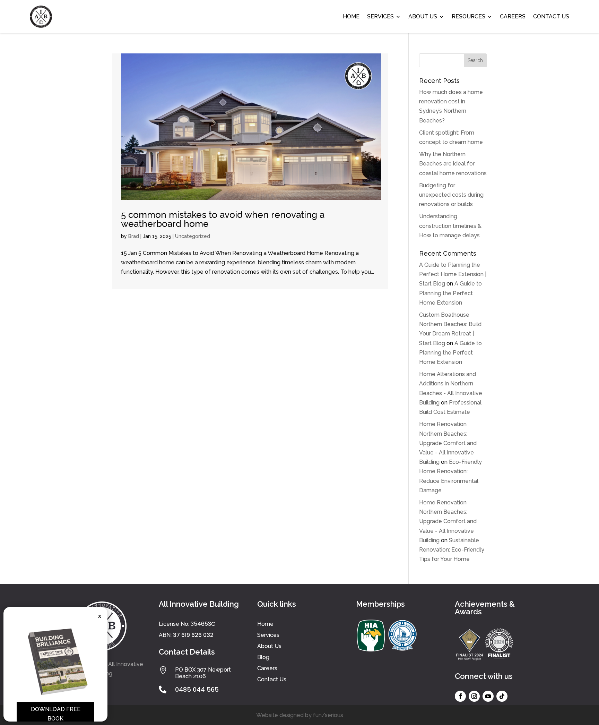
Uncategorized (192, 236)
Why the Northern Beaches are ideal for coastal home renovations (453, 163)
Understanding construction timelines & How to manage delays (450, 225)
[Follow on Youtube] (488, 696)
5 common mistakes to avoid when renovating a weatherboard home (222, 219)
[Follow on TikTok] (501, 696)
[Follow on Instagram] (474, 696)
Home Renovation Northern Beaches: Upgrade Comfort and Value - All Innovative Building (448, 443)
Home (351, 16)
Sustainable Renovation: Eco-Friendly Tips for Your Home (451, 549)
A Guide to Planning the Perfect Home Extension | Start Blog (452, 274)
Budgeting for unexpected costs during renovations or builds (451, 194)
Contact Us (551, 16)
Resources (468, 16)
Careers (513, 16)
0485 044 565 (197, 689)
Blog (263, 657)
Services (380, 16)
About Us (422, 16)
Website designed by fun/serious (299, 715)
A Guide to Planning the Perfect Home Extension (450, 293)
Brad (133, 236)
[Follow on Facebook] (460, 696)
